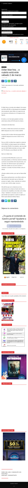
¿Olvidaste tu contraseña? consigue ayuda (11, 23)
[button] (2, 47)
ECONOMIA (7, 64)
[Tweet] (6, 81)
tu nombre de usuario (6, 15)
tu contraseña (4, 20)
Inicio (2, 64)
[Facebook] (2, 6)
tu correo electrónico (6, 30)
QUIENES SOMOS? (7, 3)
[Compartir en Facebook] (2, 81)
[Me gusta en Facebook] (12, 81)
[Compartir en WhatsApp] (9, 81)
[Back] (1, 7)
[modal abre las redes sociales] (15, 81)
